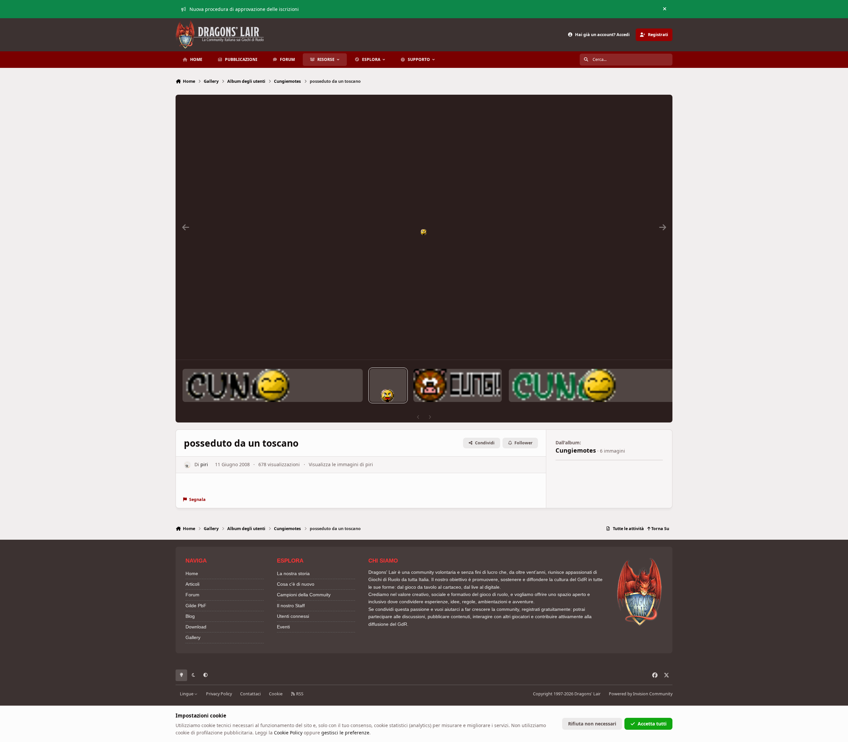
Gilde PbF (196, 605)
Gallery (193, 637)
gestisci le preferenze (345, 732)
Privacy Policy (219, 694)
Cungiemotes (576, 450)
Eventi (283, 626)
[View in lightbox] (424, 227)
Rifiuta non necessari (592, 723)
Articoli (192, 584)
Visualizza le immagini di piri (341, 464)
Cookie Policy (288, 732)
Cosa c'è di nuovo (295, 584)
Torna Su (659, 528)
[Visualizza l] (273, 385)
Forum (192, 594)
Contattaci (250, 694)
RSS (299, 694)
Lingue (187, 694)
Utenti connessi (293, 616)
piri (204, 464)
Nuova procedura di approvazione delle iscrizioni (244, 9)
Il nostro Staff (291, 605)
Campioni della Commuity (304, 594)
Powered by (640, 694)
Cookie (276, 694)
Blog (190, 616)
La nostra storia (293, 573)
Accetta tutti (652, 723)
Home (192, 573)
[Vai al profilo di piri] (187, 464)
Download (196, 626)
